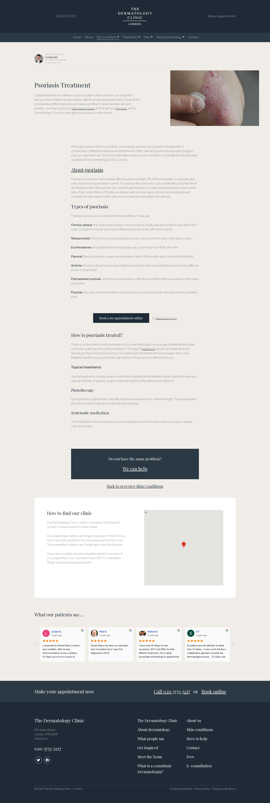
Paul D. (103, 631)
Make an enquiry (166, 318)
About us (194, 720)
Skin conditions (106, 37)
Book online (213, 691)
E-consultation (199, 765)
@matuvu (230, 789)
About (89, 37)
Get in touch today (83, 108)
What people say (151, 738)
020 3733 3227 (66, 16)
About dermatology (169, 37)
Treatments (130, 37)
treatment (148, 349)
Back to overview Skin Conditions (135, 486)
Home (77, 37)
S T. (198, 631)
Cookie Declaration (181, 789)
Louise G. (56, 631)
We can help (135, 468)
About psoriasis (87, 169)
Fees (147, 37)
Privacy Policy (202, 789)
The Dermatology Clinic (158, 720)
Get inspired (148, 747)
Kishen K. (153, 631)
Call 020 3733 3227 (172, 691)
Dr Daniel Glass (51, 57)
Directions (41, 738)
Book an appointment (222, 16)
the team (121, 108)
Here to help (197, 738)
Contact (193, 37)
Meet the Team (150, 756)
